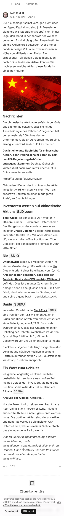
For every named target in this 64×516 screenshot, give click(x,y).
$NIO (14, 256)
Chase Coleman (24, 230)
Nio (55, 266)
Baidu (6, 319)
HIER (40, 397)
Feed (17, 4)
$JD (20, 211)
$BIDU (19, 304)
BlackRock (40, 310)
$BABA (18, 391)
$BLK (52, 310)
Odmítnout (11, 511)
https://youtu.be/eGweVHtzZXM (22, 178)
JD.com (8, 222)
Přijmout (28, 511)
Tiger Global (10, 217)
